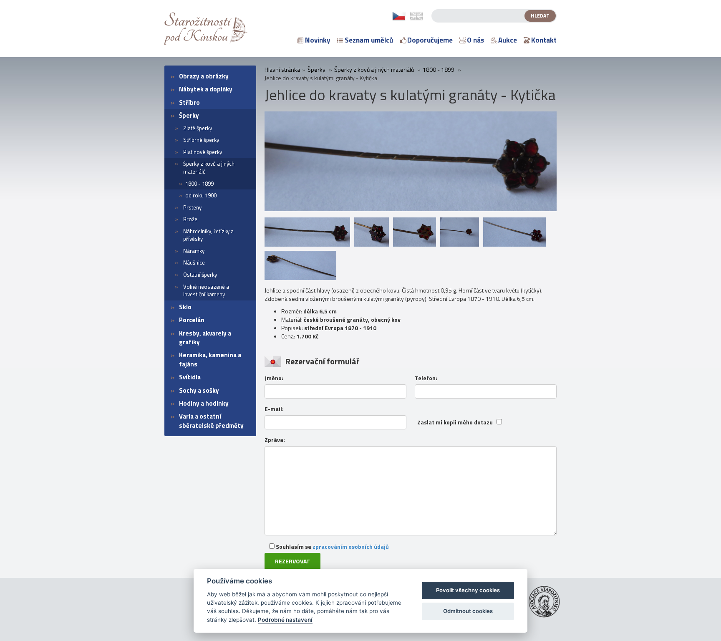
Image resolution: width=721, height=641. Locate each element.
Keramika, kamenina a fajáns (210, 359)
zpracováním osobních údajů (351, 546)
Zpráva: (275, 440)
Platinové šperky (202, 152)
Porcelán (191, 320)
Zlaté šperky (197, 128)
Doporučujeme (430, 40)
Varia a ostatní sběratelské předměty (211, 420)
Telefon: (426, 378)
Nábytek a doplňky (205, 89)
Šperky (189, 115)
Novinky (317, 40)
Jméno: (274, 378)
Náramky (193, 251)
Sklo (185, 307)
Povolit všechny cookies (468, 590)
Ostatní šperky (200, 274)
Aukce (507, 40)
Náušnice (194, 262)
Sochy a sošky (199, 390)
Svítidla (190, 377)
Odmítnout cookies (468, 611)
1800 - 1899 (199, 183)
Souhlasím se (332, 546)
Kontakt (544, 40)
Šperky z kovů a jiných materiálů (208, 167)
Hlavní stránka (282, 70)
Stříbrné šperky (201, 140)
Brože (190, 219)
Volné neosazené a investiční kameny (206, 291)
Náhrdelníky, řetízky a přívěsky (208, 235)
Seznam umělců (369, 40)
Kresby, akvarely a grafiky (205, 337)
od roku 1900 (201, 195)
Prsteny (192, 207)
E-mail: (274, 409)
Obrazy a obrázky (204, 76)
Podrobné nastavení (285, 619)
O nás (475, 40)
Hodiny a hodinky (204, 403)
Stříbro (189, 102)
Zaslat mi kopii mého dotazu (455, 422)
